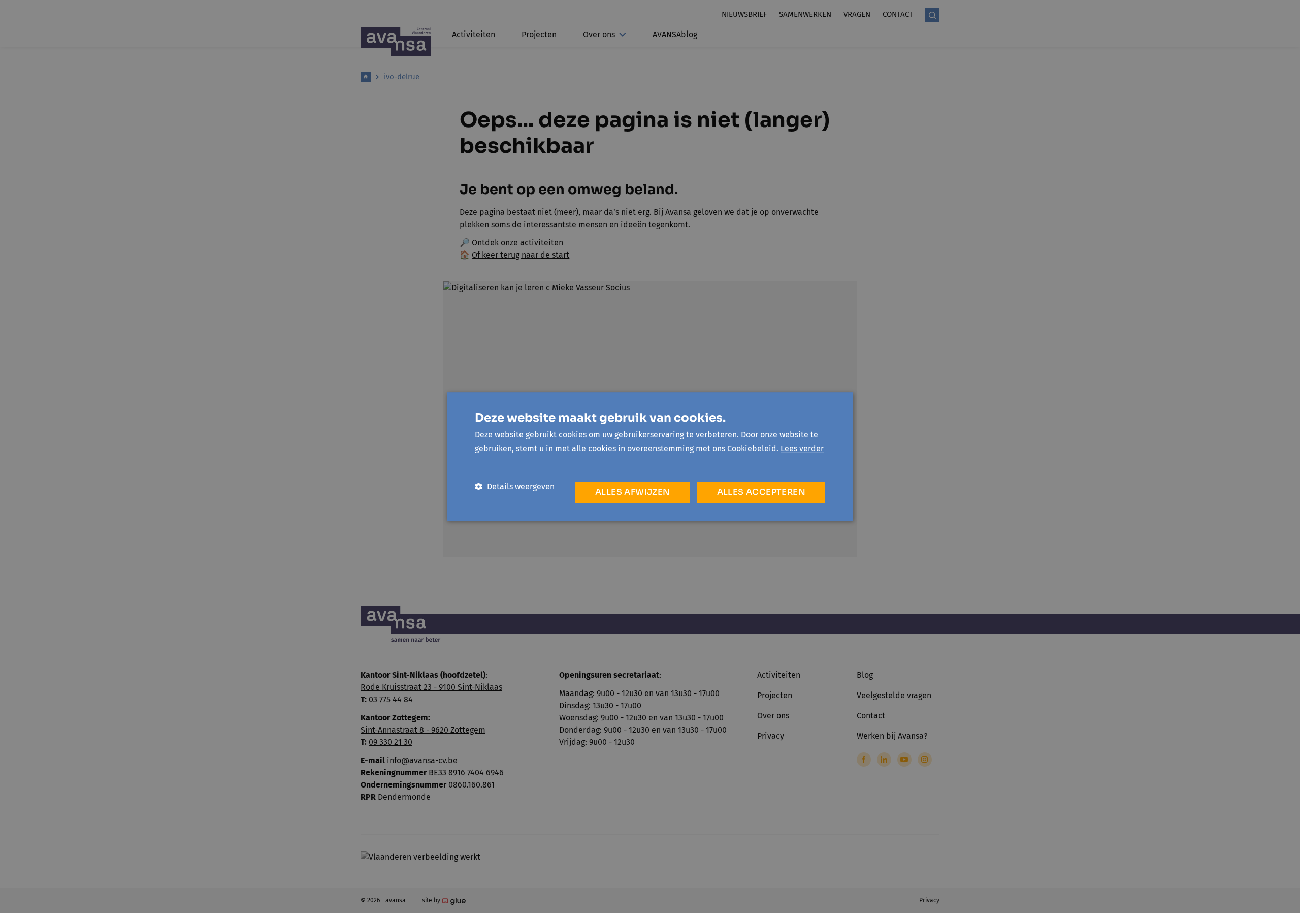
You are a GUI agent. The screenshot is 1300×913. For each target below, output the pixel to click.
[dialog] (650, 456)
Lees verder (802, 448)
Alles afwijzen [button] (632, 492)
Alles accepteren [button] (761, 492)
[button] (515, 486)
